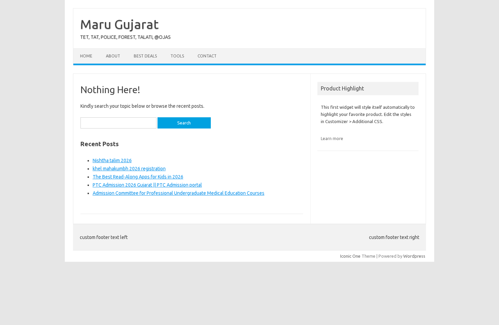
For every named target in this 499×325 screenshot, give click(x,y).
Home (86, 56)
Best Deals (145, 56)
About (113, 56)
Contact (207, 56)
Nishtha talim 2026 (112, 160)
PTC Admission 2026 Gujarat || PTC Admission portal (147, 185)
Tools (177, 56)
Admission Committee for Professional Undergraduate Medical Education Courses (178, 193)
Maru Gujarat (119, 24)
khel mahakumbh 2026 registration (129, 168)
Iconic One (350, 256)
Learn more (332, 138)
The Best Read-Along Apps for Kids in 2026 (138, 176)
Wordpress (414, 256)
